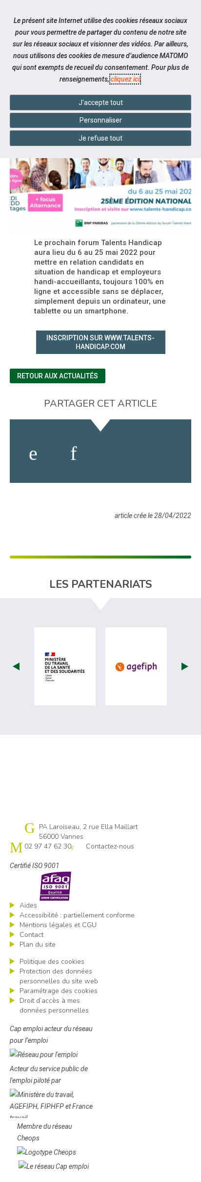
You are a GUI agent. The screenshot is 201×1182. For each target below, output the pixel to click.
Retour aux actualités (57, 376)
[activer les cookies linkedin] (73, 453)
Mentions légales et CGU (58, 925)
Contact (31, 934)
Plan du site (38, 944)
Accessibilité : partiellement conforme (77, 915)
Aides (28, 905)
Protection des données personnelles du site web (59, 976)
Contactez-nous (110, 846)
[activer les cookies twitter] (116, 453)
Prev (16, 666)
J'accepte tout (101, 102)
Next (184, 666)
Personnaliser (101, 120)
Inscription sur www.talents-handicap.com (100, 342)
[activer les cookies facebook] (33, 453)
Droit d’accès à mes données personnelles (54, 1005)
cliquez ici (125, 79)
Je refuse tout (100, 138)
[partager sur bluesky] (164, 453)
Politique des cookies (52, 961)
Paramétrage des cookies (59, 990)
